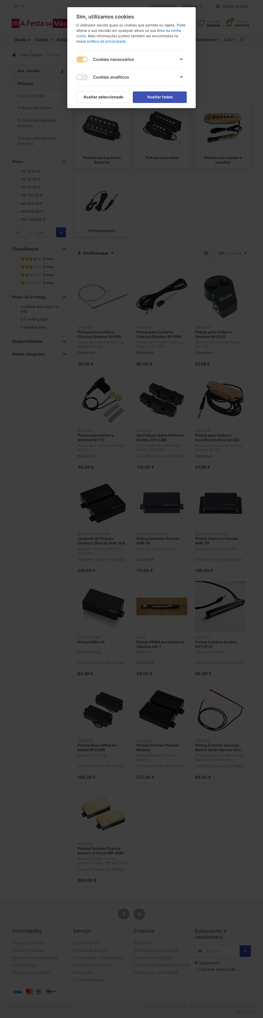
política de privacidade (106, 41)
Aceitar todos (160, 97)
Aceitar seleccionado (103, 97)
